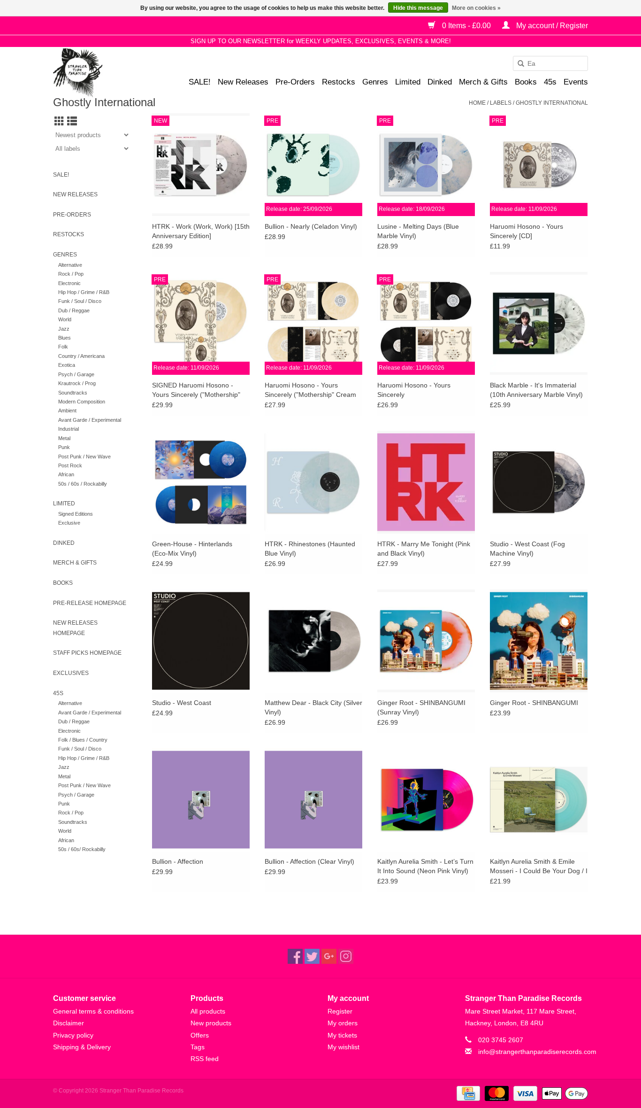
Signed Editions (75, 514)
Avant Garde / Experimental (89, 420)
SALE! (200, 81)
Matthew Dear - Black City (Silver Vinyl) (313, 707)
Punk (64, 447)
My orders (343, 1023)
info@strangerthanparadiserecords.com (537, 1051)
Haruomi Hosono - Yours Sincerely (413, 389)
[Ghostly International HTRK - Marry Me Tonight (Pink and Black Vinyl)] (426, 482)
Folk (63, 346)
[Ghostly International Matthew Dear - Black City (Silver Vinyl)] (313, 640)
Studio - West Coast (181, 702)
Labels (500, 103)
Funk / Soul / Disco (79, 301)
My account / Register (551, 26)
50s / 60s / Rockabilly (82, 484)
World (64, 319)
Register (340, 1011)
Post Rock (70, 465)
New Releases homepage (75, 628)
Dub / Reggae (74, 310)
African (66, 474)
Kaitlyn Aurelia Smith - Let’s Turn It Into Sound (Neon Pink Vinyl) (425, 866)
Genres (375, 81)
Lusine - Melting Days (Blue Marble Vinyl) (418, 231)
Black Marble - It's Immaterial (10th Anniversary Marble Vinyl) (536, 389)
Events (576, 81)
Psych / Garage (76, 374)
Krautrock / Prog (77, 383)
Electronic (69, 283)
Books (526, 81)
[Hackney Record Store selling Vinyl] (102, 72)
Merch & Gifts (483, 81)
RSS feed (205, 1058)
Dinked (439, 81)
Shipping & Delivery (82, 1047)
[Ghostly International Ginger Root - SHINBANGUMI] (538, 640)
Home (477, 103)
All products (208, 1011)
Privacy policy (73, 1035)
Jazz (63, 329)
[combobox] (550, 63)
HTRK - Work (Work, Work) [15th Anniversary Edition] (201, 231)
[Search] (517, 64)
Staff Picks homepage (87, 653)
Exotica (66, 365)
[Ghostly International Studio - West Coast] (201, 640)
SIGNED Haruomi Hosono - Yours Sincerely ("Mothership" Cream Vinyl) (196, 390)
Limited (407, 81)
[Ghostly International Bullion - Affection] (201, 799)
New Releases (243, 81)
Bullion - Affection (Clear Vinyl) (309, 861)
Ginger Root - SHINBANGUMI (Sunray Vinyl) (421, 707)
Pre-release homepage (89, 603)
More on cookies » (476, 8)
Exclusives (71, 673)
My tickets (342, 1035)
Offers (200, 1035)
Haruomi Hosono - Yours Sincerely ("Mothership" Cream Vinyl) (310, 390)
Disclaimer (68, 1023)
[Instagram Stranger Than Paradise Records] (345, 956)
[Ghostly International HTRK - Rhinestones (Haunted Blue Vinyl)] (313, 482)
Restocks (338, 81)
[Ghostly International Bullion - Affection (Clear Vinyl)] (313, 799)
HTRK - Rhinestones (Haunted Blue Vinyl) (310, 548)
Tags (198, 1047)
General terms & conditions (93, 1011)
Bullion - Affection (177, 861)
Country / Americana (81, 356)
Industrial (68, 429)
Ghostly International (552, 103)
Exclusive (69, 523)
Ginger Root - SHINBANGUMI (534, 702)
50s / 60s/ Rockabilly (82, 849)
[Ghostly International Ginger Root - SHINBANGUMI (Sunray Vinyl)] (426, 640)
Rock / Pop (71, 274)
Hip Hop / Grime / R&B (83, 292)
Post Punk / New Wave (84, 456)
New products (211, 1023)
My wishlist (343, 1047)
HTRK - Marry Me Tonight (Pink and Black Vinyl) (423, 548)
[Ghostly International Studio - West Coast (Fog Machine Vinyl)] (538, 482)
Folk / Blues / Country (82, 740)
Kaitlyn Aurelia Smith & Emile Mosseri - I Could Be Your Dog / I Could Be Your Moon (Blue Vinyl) (539, 867)
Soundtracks (72, 392)
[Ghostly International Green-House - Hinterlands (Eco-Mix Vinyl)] (201, 482)
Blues (64, 338)
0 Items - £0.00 (466, 26)
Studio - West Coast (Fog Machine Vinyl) (527, 548)
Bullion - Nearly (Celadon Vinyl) (311, 226)
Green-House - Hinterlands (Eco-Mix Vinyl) (192, 548)
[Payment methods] (467, 1093)
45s (550, 81)
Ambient (67, 410)
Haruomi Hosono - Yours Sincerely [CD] (526, 231)
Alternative (70, 265)
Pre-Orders (295, 81)
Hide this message (418, 8)
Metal (64, 438)
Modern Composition (81, 401)
